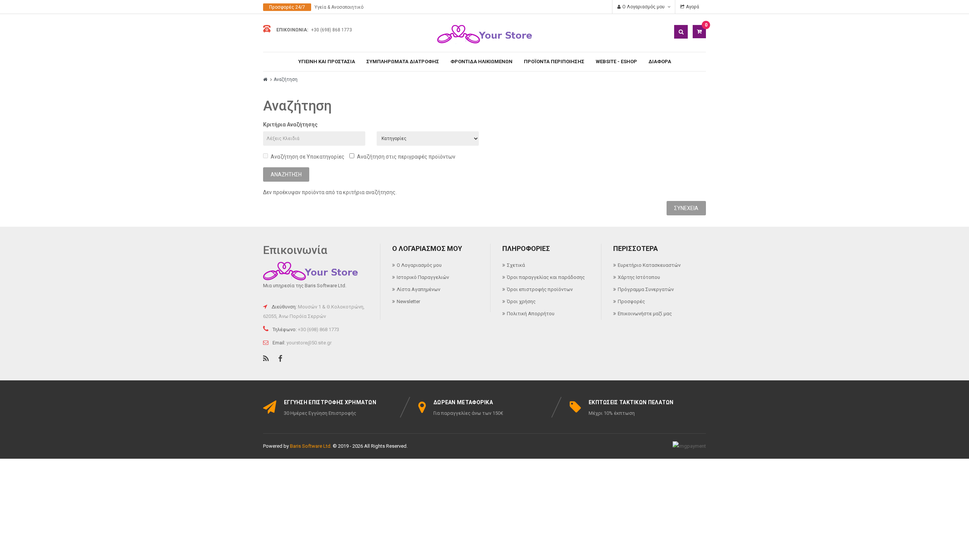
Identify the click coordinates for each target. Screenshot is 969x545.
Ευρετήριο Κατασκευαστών (649, 265)
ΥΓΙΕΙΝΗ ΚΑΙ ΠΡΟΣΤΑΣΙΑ (326, 61)
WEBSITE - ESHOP (616, 61)
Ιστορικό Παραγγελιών (423, 277)
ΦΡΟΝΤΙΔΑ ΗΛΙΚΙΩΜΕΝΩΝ (481, 61)
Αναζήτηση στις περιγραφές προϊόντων (406, 157)
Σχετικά (516, 265)
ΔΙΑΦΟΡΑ (659, 61)
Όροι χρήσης (521, 301)
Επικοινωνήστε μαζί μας (645, 313)
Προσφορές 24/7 (287, 7)
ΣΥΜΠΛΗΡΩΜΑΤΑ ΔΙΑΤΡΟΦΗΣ (402, 61)
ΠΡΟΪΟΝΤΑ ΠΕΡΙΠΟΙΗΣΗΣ (554, 61)
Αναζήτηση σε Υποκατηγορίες (307, 157)
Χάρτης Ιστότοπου (639, 277)
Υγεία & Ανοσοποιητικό (339, 7)
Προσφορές (631, 301)
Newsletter (408, 301)
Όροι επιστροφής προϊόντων (540, 289)
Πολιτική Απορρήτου (531, 313)
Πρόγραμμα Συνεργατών (646, 289)
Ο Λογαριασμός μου (419, 265)
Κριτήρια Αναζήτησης (290, 124)
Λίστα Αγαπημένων (418, 289)
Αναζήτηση (286, 79)
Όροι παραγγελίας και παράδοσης (546, 277)
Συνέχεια (686, 208)
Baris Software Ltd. (311, 446)
